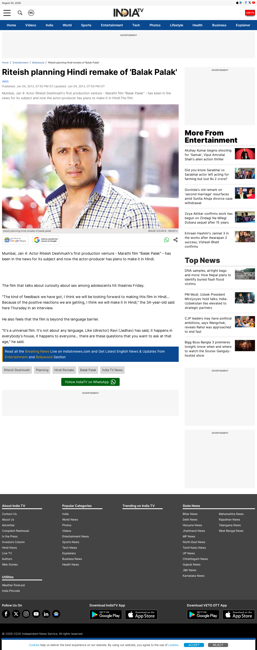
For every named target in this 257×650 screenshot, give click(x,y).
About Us (8, 519)
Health (198, 25)
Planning (42, 370)
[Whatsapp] (166, 240)
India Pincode (11, 590)
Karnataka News (193, 575)
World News (70, 519)
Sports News (70, 542)
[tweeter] (16, 614)
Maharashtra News (231, 514)
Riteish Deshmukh (17, 370)
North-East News (194, 542)
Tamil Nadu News (194, 547)
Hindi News (9, 547)
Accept (194, 645)
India (49, 25)
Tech (136, 25)
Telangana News (230, 525)
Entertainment (112, 25)
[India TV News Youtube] (253, 2)
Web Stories (10, 564)
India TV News (112, 370)
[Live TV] (250, 13)
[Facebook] (6, 614)
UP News (189, 553)
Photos (155, 25)
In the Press (9, 536)
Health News (70, 564)
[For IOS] (238, 614)
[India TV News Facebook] (246, 2)
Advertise (8, 525)
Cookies (34, 645)
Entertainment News (75, 536)
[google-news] (56, 614)
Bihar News (190, 514)
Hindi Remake (64, 370)
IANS (5, 81)
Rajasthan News (229, 519)
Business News (72, 558)
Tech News (69, 547)
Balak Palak (88, 370)
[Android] (241, 2)
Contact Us (9, 514)
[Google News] (15, 240)
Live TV (7, 553)
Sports (86, 25)
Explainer (243, 25)
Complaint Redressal (15, 530)
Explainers (69, 553)
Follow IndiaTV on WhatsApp (87, 382)
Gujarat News (191, 564)
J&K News (189, 570)
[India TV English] (128, 13)
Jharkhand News (194, 530)
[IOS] (237, 2)
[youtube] (36, 614)
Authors (7, 558)
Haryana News (192, 525)
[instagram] (26, 614)
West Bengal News (231, 530)
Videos (30, 25)
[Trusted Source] (46, 240)
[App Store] (141, 614)
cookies (173, 645)
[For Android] (203, 614)
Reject (218, 645)
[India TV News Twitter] (249, 2)
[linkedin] (46, 614)
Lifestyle (176, 25)
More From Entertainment (211, 136)
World (67, 25)
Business (219, 25)
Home (11, 25)
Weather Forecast (13, 585)
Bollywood (38, 62)
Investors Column (13, 542)
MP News (189, 536)
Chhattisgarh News (195, 558)
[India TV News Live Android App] (106, 614)
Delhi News (190, 519)
